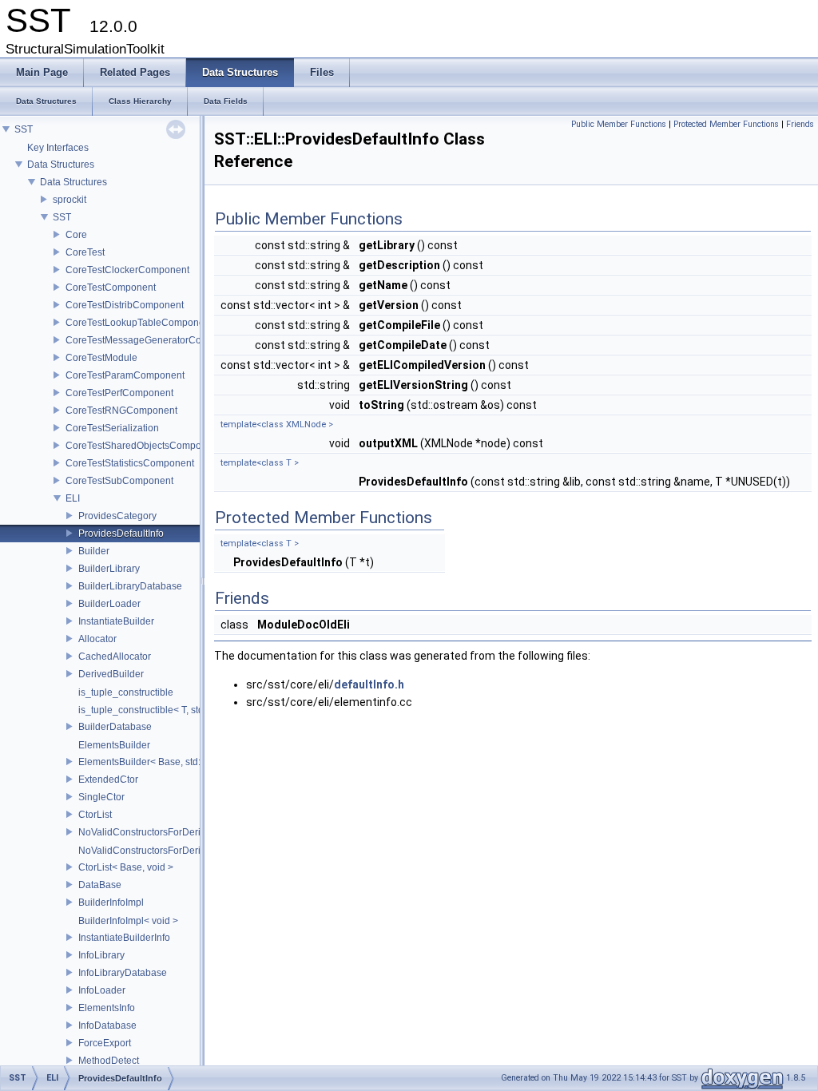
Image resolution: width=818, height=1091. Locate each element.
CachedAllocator (114, 656)
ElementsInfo (106, 1008)
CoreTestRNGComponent (121, 410)
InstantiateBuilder (116, 621)
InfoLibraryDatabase (122, 972)
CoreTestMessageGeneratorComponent (153, 340)
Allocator (97, 639)
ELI (73, 498)
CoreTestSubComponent (119, 480)
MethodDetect (108, 1060)
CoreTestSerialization (112, 428)
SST (23, 129)
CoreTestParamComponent (125, 375)
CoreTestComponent (111, 287)
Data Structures (60, 164)
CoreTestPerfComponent (119, 393)
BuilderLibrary (109, 568)
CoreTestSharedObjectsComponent (143, 445)
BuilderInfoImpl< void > (128, 920)
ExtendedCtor (108, 779)
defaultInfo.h (369, 684)
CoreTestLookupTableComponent (139, 322)
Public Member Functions (618, 124)
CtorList (95, 814)
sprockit (69, 199)
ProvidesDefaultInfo (121, 533)
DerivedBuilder (111, 674)
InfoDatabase (107, 1025)
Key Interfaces (58, 147)
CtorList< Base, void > (125, 867)
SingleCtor (101, 797)
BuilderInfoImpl (111, 902)
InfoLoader (101, 990)
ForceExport (104, 1043)
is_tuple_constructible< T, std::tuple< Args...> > (178, 710)
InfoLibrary (101, 955)
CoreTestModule (101, 357)
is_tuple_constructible (125, 692)
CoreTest (85, 252)
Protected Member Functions (726, 124)
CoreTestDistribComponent (125, 305)
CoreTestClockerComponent (127, 270)
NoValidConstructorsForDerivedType (157, 832)
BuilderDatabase (115, 726)
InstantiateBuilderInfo (124, 937)
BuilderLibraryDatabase (130, 586)
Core (76, 234)
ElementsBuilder (114, 745)
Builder (93, 551)
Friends (800, 124)
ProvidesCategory (117, 516)
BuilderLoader (109, 603)
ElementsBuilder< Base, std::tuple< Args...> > (175, 762)
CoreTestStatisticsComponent (130, 463)
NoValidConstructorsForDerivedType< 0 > (168, 850)
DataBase (99, 885)
